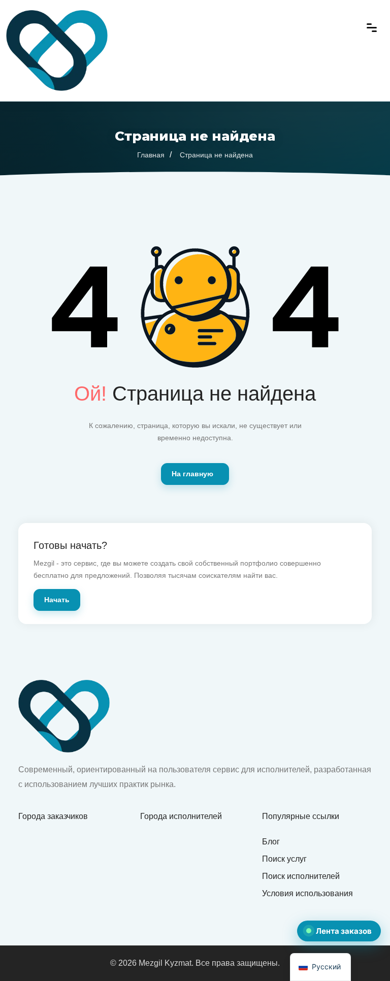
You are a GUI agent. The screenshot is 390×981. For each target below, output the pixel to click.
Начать (57, 600)
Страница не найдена (216, 155)
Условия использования (307, 893)
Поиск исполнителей (301, 876)
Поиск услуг (284, 859)
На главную (192, 474)
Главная (151, 155)
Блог (271, 841)
